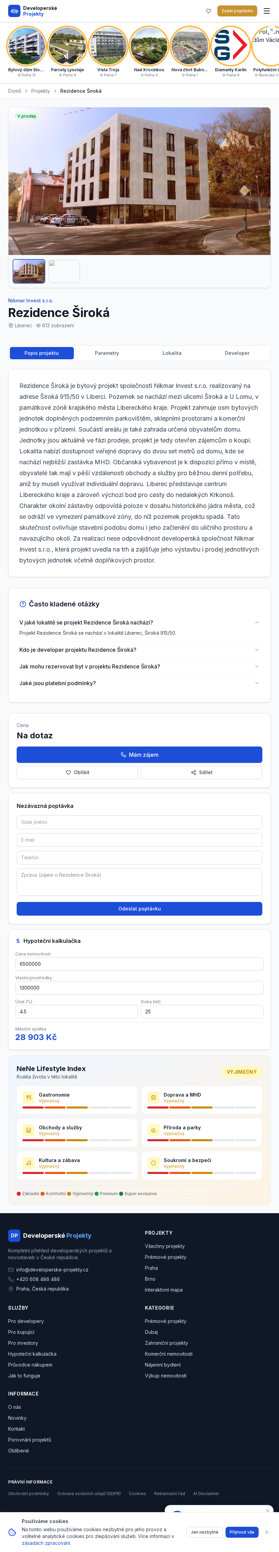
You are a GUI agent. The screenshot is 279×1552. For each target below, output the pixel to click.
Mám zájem (144, 754)
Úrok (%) (23, 1001)
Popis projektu (41, 353)
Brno (150, 1279)
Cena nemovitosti (33, 953)
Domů (14, 91)
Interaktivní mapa (164, 1290)
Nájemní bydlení (163, 1365)
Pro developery (26, 1321)
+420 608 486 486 (38, 1279)
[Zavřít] (267, 1532)
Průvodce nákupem (30, 1365)
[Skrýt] (271, 29)
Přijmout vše (242, 1532)
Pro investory (23, 1343)
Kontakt (16, 1429)
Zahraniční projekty (166, 1343)
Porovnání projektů (29, 1440)
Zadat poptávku (237, 10)
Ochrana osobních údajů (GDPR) (89, 1493)
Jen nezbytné (204, 1532)
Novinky (17, 1418)
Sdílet (206, 772)
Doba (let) (151, 1001)
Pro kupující (21, 1332)
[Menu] (267, 11)
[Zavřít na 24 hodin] (267, 1510)
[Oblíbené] (208, 11)
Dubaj (151, 1332)
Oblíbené (18, 1450)
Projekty (40, 91)
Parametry (107, 353)
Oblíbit (81, 772)
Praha (151, 1268)
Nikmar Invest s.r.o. (30, 300)
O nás (14, 1407)
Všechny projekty (165, 1246)
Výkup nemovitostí (165, 1375)
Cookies (137, 1493)
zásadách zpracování (46, 1543)
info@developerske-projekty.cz (52, 1269)
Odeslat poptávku (139, 908)
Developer (237, 353)
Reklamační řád (169, 1493)
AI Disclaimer (206, 1493)
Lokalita (172, 353)
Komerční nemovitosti (169, 1354)
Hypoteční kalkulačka (32, 1354)
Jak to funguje (24, 1375)
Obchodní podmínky (28, 1493)
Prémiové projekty (165, 1257)
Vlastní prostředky (33, 977)
